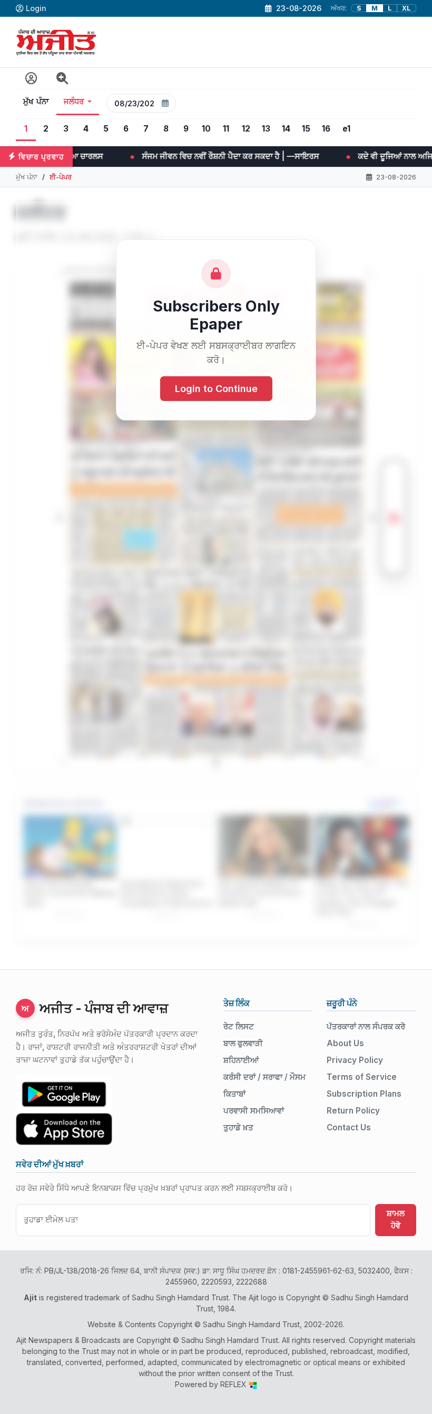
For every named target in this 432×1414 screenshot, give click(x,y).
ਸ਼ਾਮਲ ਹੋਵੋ (396, 1219)
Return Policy (353, 1111)
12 (246, 129)
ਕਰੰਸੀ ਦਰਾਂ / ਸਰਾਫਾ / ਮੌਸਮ (264, 1077)
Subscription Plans (364, 1094)
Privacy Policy (355, 1060)
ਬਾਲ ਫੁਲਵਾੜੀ (243, 1043)
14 (286, 129)
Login (36, 8)
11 (226, 129)
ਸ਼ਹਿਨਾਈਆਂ (241, 1060)
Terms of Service (362, 1077)
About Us (345, 1043)
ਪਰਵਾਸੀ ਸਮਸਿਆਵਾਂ (253, 1111)
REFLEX (234, 1384)
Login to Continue (216, 388)
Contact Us (349, 1127)
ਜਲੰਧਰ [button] (74, 101)
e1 (346, 129)
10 (206, 129)
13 (266, 129)
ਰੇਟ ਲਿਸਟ (238, 1026)
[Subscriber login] (31, 78)
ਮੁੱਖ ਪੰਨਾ (36, 101)
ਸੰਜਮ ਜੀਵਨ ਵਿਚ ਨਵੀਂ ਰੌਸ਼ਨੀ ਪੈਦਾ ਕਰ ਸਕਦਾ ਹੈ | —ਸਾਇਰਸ (104, 156)
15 (306, 129)
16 (326, 129)
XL (406, 8)
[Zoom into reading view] (62, 78)
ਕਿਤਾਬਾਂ (234, 1094)
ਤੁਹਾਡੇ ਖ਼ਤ (238, 1127)
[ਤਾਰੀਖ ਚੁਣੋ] (165, 103)
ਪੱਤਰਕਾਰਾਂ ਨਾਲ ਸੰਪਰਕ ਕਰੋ (366, 1026)
